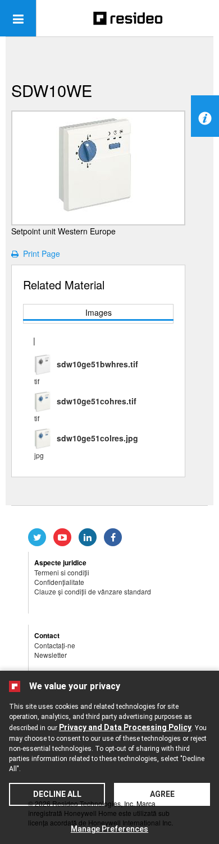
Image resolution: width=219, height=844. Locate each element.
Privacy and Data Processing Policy (125, 727)
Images (98, 312)
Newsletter (50, 654)
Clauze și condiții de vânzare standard (92, 591)
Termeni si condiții (61, 572)
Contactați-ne (54, 645)
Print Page (39, 253)
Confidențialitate (59, 582)
